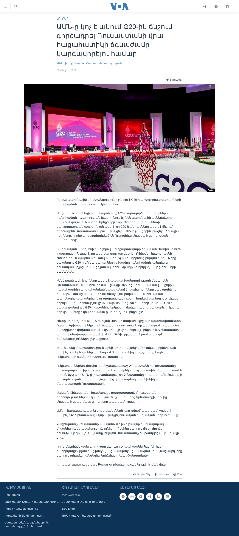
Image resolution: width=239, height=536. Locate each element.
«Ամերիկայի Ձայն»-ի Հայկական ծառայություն (89, 63)
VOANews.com (71, 494)
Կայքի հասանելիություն (21, 508)
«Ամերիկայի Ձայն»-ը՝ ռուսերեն (83, 501)
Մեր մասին (12, 494)
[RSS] (158, 496)
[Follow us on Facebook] (123, 496)
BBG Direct (68, 508)
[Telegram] (204, 6)
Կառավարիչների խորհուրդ (23, 515)
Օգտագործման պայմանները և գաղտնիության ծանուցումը (26, 524)
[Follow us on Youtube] (140, 496)
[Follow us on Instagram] (131, 496)
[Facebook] (227, 6)
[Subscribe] (167, 496)
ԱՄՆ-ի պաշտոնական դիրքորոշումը (87, 515)
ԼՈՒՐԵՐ (63, 18)
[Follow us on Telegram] (149, 496)
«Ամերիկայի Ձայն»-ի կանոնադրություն (31, 501)
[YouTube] (216, 6)
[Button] (174, 80)
